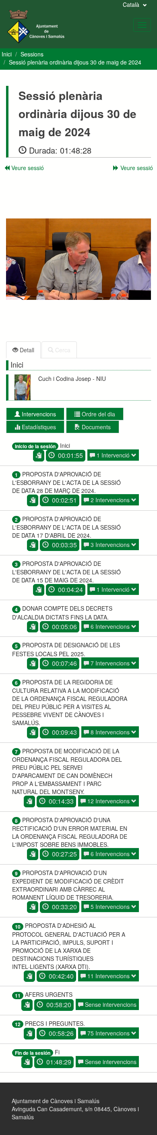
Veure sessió (27, 168)
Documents (95, 427)
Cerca (62, 350)
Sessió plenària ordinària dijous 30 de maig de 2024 (75, 62)
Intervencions (38, 414)
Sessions (32, 54)
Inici (7, 54)
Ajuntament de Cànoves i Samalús (55, 1101)
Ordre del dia (97, 414)
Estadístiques (38, 427)
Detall (26, 350)
